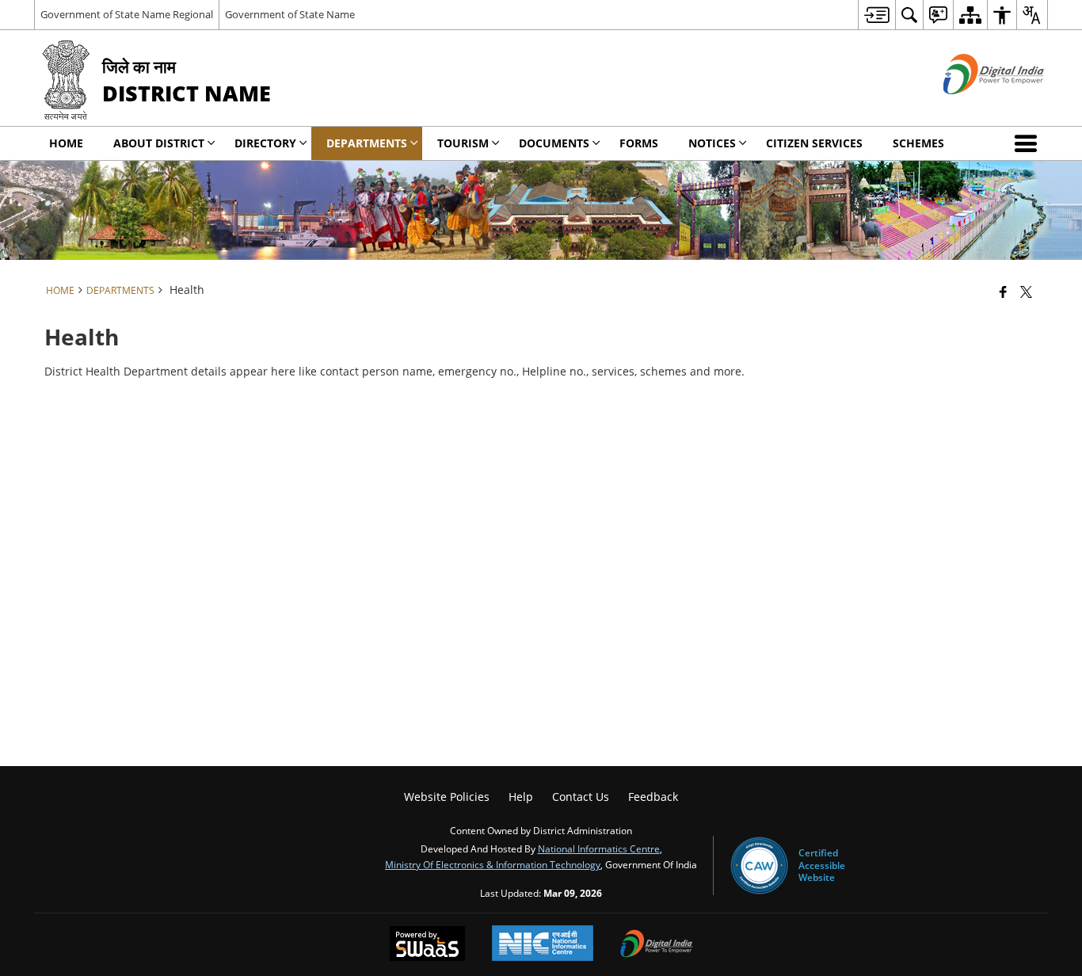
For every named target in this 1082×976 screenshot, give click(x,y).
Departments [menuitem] (366, 143)
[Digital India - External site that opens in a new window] (974, 107)
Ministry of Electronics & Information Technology (492, 864)
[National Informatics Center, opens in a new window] (542, 944)
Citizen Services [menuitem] (814, 143)
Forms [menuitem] (638, 143)
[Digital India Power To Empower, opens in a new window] (656, 945)
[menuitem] (876, 14)
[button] (1029, 143)
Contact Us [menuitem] (580, 796)
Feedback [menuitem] (653, 796)
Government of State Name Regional (126, 14)
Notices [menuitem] (712, 143)
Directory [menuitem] (265, 143)
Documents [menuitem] (554, 143)
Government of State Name (290, 14)
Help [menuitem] (521, 796)
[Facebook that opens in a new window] (1003, 291)
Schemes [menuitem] (918, 143)
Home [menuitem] (66, 143)
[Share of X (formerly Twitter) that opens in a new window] (1026, 291)
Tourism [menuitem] (463, 143)
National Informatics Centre (599, 848)
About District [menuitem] (158, 143)
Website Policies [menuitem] (447, 796)
